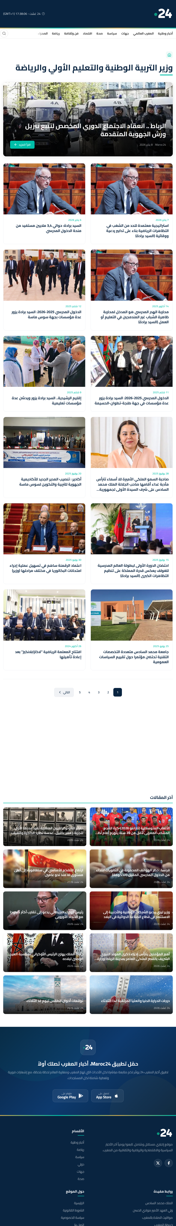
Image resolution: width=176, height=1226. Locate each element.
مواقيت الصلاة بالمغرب (157, 1217)
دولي (81, 1164)
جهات (125, 33)
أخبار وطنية (165, 33)
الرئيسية (79, 1203)
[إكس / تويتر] (158, 1163)
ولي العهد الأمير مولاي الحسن (153, 1210)
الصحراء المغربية (37, 33)
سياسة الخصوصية (72, 1217)
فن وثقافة (71, 33)
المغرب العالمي (143, 33)
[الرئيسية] (169, 54)
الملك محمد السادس (159, 1203)
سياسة (112, 33)
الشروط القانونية (73, 1210)
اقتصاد (87, 33)
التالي (66, 692)
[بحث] (4, 33)
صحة (99, 33)
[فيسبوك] (169, 1163)
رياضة (56, 33)
